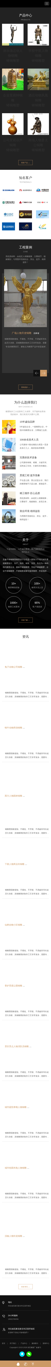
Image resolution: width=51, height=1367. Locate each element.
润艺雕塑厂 (7, 3)
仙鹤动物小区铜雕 (13, 925)
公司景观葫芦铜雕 (13, 142)
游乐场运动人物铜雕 (13, 53)
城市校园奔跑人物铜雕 (16, 1168)
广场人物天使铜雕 (21, 333)
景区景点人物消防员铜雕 (17, 1046)
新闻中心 (46, 1343)
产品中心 (24, 1343)
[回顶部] (33, 1363)
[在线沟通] (18, 1363)
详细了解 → (25, 620)
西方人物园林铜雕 (13, 796)
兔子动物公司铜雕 (13, 667)
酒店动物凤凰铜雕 (38, 97)
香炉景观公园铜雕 (13, 985)
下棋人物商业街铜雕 (14, 864)
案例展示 (35, 1343)
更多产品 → (25, 163)
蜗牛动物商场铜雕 (13, 728)
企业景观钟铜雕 (13, 97)
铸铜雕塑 (12, 60)
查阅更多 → (25, 387)
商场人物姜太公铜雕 (38, 142)
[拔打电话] (25, 1363)
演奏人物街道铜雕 (13, 1236)
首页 (3, 1343)
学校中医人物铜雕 (38, 53)
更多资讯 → (25, 1287)
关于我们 (13, 1343)
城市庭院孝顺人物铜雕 (16, 1107)
